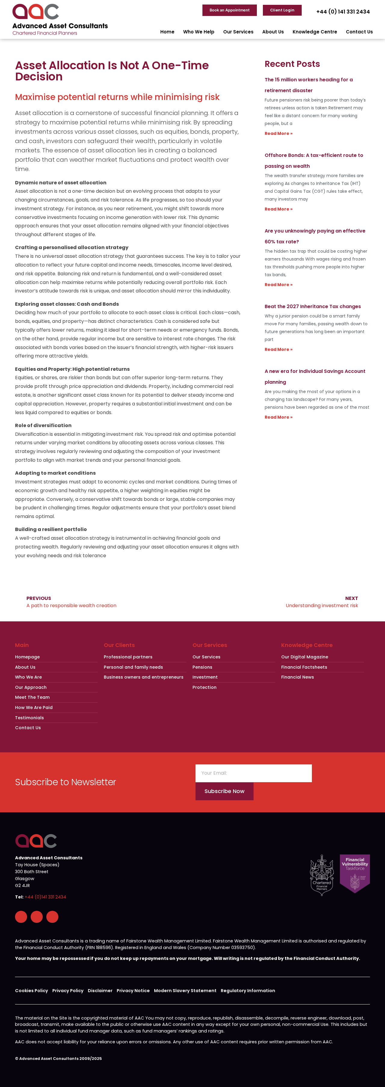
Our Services (238, 32)
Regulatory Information (248, 991)
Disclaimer (100, 991)
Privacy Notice (133, 991)
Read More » (279, 133)
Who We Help (198, 32)
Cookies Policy (31, 991)
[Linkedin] (37, 917)
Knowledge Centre (315, 32)
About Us (273, 32)
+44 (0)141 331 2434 (45, 897)
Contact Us (359, 32)
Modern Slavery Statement (185, 991)
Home (167, 32)
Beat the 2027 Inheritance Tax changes (313, 306)
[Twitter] (52, 917)
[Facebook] (21, 917)
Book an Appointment (230, 10)
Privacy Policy (68, 991)
